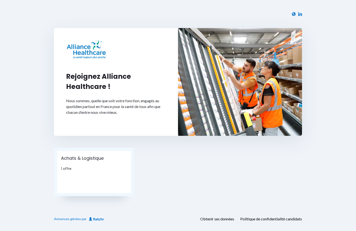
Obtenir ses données (217, 219)
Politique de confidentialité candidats (271, 219)
